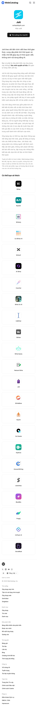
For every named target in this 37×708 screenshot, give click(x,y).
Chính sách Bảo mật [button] (8, 685)
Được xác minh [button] (6, 628)
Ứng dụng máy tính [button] (8, 589)
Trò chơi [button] (4, 613)
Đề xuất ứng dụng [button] (7, 631)
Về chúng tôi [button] (6, 667)
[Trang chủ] (10, 2)
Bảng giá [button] (5, 643)
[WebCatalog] (3, 564)
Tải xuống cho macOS (20, 35)
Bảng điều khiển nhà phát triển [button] (11, 625)
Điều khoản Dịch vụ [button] (8, 697)
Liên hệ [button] (4, 649)
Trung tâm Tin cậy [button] (7, 682)
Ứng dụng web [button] (6, 595)
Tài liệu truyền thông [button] (8, 673)
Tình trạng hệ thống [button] (8, 658)
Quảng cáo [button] (5, 634)
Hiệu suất (18, 28)
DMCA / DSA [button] (6, 700)
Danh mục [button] (5, 616)
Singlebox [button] (5, 601)
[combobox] (12, 573)
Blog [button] (3, 652)
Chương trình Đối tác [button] (8, 655)
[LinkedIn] (5, 569)
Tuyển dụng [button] (5, 670)
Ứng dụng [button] (5, 610)
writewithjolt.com (18, 25)
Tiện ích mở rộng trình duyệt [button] (11, 592)
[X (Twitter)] (2, 569)
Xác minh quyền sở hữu (19, 65)
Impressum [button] (5, 703)
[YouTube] (8, 569)
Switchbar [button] (5, 598)
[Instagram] (12, 569)
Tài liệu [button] (4, 646)
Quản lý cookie (6, 577)
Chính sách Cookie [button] (8, 688)
